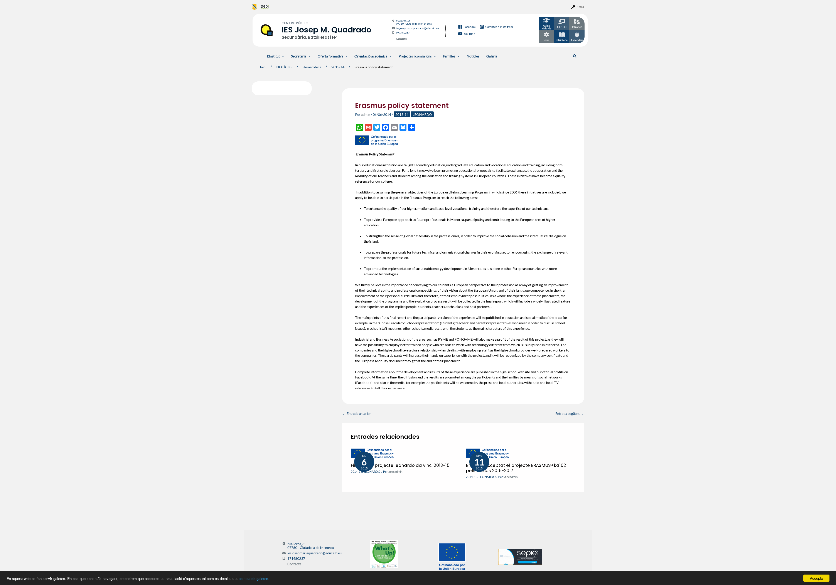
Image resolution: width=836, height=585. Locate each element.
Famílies (449, 56)
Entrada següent (569, 413)
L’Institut (273, 56)
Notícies (473, 56)
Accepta (816, 578)
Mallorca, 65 (414, 22)
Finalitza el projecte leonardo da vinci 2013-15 (400, 465)
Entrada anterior (356, 413)
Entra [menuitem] (580, 6)
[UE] (452, 556)
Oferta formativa (330, 56)
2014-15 (356, 471)
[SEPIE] (520, 556)
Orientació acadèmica (370, 56)
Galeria (491, 56)
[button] (575, 56)
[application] (282, 56)
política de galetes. (254, 578)
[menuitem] (254, 6)
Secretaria (298, 56)
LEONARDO (422, 114)
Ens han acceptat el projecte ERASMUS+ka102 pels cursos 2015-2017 (516, 468)
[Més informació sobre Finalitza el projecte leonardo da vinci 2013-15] (372, 453)
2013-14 (401, 114)
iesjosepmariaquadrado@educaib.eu (417, 28)
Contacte (401, 38)
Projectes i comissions (415, 56)
